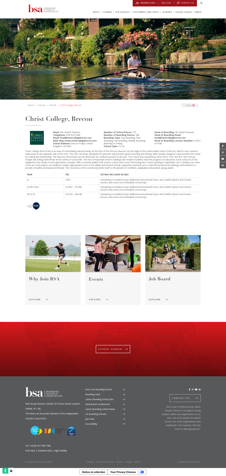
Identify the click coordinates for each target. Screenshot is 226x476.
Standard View (45, 450)
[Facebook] (189, 389)
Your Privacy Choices (123, 472)
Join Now (89, 418)
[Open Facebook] (223, 146)
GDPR (137, 461)
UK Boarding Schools (95, 414)
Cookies (128, 461)
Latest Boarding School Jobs (99, 399)
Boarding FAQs (92, 394)
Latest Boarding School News (100, 409)
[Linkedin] (223, 165)
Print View (30, 450)
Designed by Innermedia (189, 461)
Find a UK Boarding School (98, 389)
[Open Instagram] (223, 152)
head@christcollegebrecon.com (75, 137)
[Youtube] (223, 159)
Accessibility (91, 423)
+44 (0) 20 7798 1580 (40, 445)
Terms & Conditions (105, 461)
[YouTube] (196, 389)
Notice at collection (93, 472)
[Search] (201, 3)
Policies (119, 461)
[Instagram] (193, 389)
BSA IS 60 (166, 3)
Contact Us (187, 3)
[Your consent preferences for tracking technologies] (11, 471)
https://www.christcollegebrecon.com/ (78, 140)
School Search (110, 349)
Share (188, 105)
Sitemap (90, 461)
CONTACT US (181, 398)
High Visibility (60, 450)
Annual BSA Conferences (97, 404)
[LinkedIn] (200, 389)
